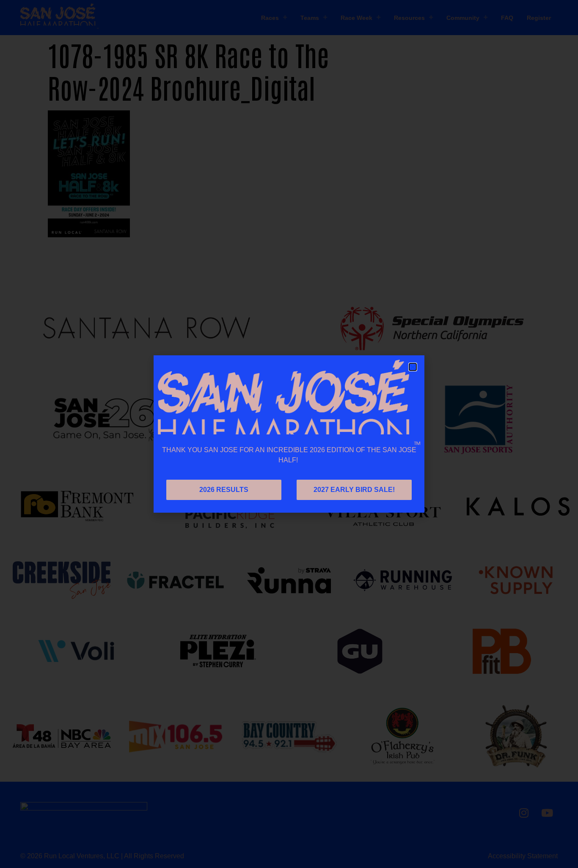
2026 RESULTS (223, 489)
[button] (413, 367)
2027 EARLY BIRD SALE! (354, 489)
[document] (289, 434)
